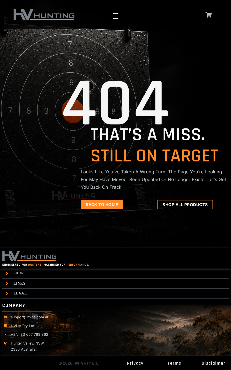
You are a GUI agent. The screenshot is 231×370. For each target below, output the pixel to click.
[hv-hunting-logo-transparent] (44, 10)
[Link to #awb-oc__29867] (208, 14)
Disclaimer (214, 363)
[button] (117, 273)
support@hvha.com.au (30, 317)
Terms (174, 363)
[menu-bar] (115, 13)
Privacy (135, 363)
